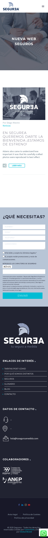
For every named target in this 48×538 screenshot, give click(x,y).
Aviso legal (13, 514)
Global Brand (26, 531)
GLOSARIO (9, 384)
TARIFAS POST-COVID (15, 368)
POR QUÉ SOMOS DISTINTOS (18, 374)
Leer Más (17, 165)
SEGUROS (9, 379)
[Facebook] (19, 505)
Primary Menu (43, 6)
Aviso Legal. (18, 290)
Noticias (7, 125)
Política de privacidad (24, 518)
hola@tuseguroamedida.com (24, 438)
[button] (5, 165)
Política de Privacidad (8, 290)
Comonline (29, 529)
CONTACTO (10, 394)
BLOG (7, 389)
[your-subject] (24, 245)
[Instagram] (26, 505)
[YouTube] (29, 505)
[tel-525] (24, 237)
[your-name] (24, 227)
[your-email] (24, 232)
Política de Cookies (31, 514)
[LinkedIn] (22, 505)
